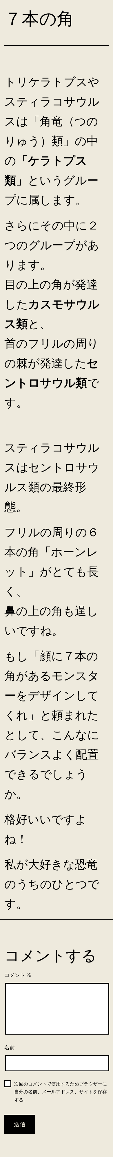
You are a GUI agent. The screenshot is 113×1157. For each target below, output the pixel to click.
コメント (18, 975)
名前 (9, 1048)
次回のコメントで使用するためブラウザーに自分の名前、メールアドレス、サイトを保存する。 (60, 1091)
